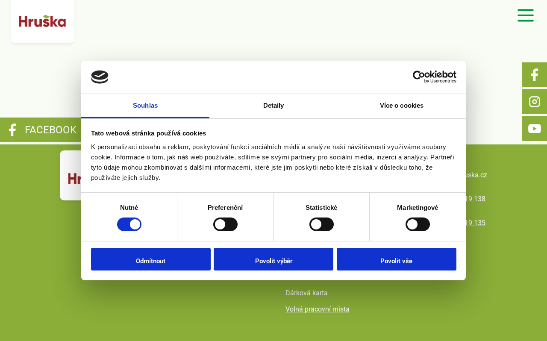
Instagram (534, 101)
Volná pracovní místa (317, 309)
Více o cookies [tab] (401, 105)
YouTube (534, 128)
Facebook (534, 74)
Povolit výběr (273, 261)
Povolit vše (396, 261)
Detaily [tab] (273, 105)
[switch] (225, 224)
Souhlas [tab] (145, 105)
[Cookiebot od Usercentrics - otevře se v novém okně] (419, 77)
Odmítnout (150, 261)
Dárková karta (306, 293)
